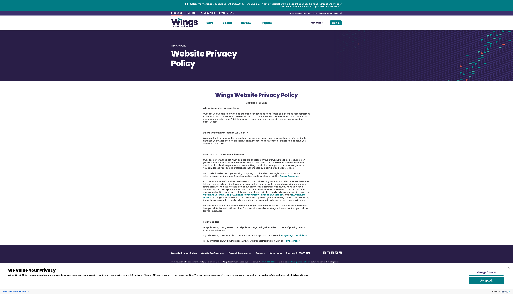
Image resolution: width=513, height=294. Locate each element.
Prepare (266, 23)
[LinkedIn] (340, 253)
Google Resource (289, 176)
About (329, 13)
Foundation (208, 13)
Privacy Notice (23, 291)
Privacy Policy (292, 240)
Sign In (336, 22)
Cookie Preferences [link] (212, 253)
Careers (322, 13)
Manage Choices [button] (486, 272)
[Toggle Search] (341, 13)
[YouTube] (328, 253)
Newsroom (275, 253)
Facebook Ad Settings (271, 194)
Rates (291, 13)
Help (336, 13)
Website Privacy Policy (184, 253)
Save (209, 23)
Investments (226, 13)
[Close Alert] (340, 4)
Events (314, 13)
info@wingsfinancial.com (294, 235)
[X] (332, 253)
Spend (227, 23)
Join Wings (316, 22)
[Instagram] (336, 253)
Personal (176, 13)
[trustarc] (505, 291)
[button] (508, 267)
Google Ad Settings (213, 194)
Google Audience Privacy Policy (242, 194)
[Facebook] (324, 253)
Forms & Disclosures (239, 253)
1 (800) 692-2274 (268, 262)
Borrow (246, 23)
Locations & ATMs (302, 13)
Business (191, 13)
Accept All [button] (486, 280)
